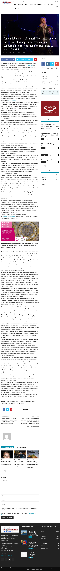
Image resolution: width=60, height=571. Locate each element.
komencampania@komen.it (9, 216)
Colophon (40, 568)
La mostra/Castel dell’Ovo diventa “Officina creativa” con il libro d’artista (33, 533)
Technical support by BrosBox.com (34, 569)
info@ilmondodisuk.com (7, 555)
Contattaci (16, 8)
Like (43, 62)
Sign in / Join (25, 1)
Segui (47, 62)
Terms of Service (5, 514)
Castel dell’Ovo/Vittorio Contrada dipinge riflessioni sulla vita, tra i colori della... (33, 543)
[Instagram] (52, 1)
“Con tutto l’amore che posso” (12, 401)
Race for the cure (20, 403)
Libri (45, 4)
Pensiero (26, 4)
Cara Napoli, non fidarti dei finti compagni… (32, 554)
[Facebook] (50, 1)
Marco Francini (12, 403)
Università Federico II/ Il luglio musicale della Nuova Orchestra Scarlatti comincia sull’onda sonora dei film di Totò (9, 421)
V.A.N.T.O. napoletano (46, 153)
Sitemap (50, 568)
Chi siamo (50, 4)
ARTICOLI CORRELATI (7, 447)
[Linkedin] (55, 1)
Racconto (44, 184)
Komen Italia (30, 65)
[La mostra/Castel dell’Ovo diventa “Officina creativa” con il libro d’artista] (24, 532)
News (5, 35)
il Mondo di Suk (8, 52)
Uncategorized (44, 155)
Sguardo (20, 4)
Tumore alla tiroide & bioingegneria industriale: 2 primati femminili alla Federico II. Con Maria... (49, 135)
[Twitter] (58, 1)
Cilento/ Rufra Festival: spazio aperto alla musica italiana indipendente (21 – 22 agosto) (19, 463)
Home (15, 4)
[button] (57, 6)
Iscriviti (57, 62)
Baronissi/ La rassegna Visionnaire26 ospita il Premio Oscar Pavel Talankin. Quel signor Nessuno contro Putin (6, 463)
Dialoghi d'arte (44, 548)
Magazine (39, 4)
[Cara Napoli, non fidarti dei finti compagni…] (24, 554)
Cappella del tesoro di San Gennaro (27, 401)
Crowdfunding (44, 543)
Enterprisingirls (12, 100)
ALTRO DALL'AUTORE (20, 447)
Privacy (45, 568)
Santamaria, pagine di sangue (48, 160)
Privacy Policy (31, 513)
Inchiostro (33, 4)
